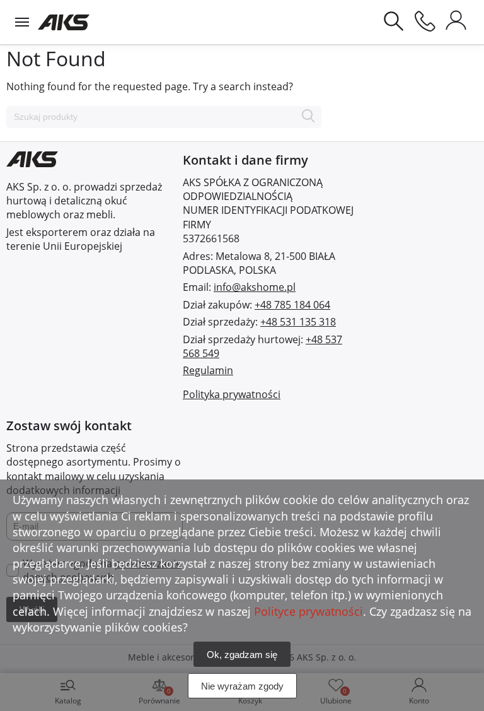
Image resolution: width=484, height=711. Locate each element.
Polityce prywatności (308, 611)
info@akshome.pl (255, 287)
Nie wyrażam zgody (242, 686)
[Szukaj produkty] (308, 117)
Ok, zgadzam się (242, 654)
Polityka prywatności (231, 394)
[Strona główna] (64, 22)
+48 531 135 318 (298, 322)
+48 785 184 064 (292, 305)
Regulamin (208, 370)
